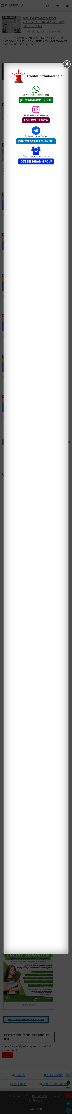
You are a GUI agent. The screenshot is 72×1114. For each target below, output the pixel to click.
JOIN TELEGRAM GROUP (36, 161)
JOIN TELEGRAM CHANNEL (36, 141)
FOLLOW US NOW (36, 120)
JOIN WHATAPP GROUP (36, 100)
